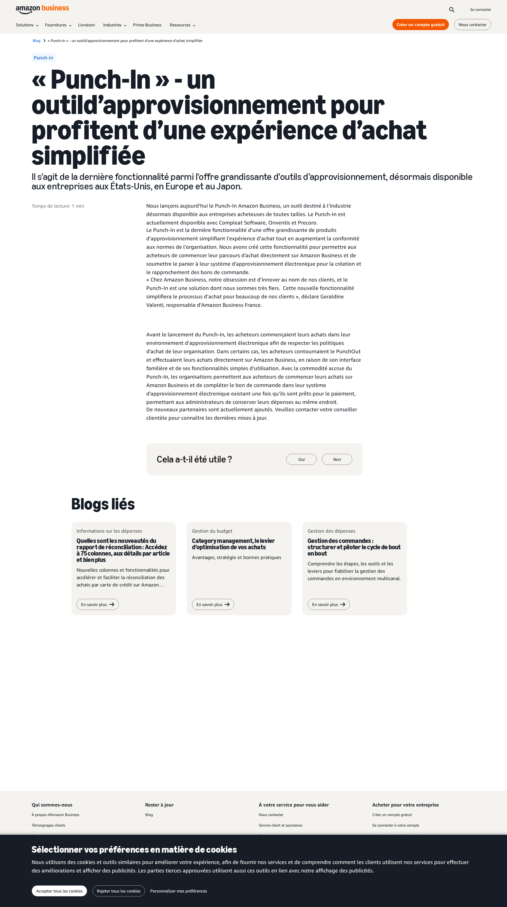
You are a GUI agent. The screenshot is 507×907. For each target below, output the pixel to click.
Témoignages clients (48, 825)
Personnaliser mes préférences (178, 891)
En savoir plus (94, 604)
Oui (301, 459)
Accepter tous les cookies (59, 891)
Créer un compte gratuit (421, 24)
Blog (149, 814)
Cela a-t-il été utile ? (194, 459)
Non (337, 459)
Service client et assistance (280, 825)
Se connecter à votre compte (395, 825)
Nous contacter (473, 24)
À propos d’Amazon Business (55, 814)
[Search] (452, 9)
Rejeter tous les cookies (118, 891)
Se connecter (480, 9)
